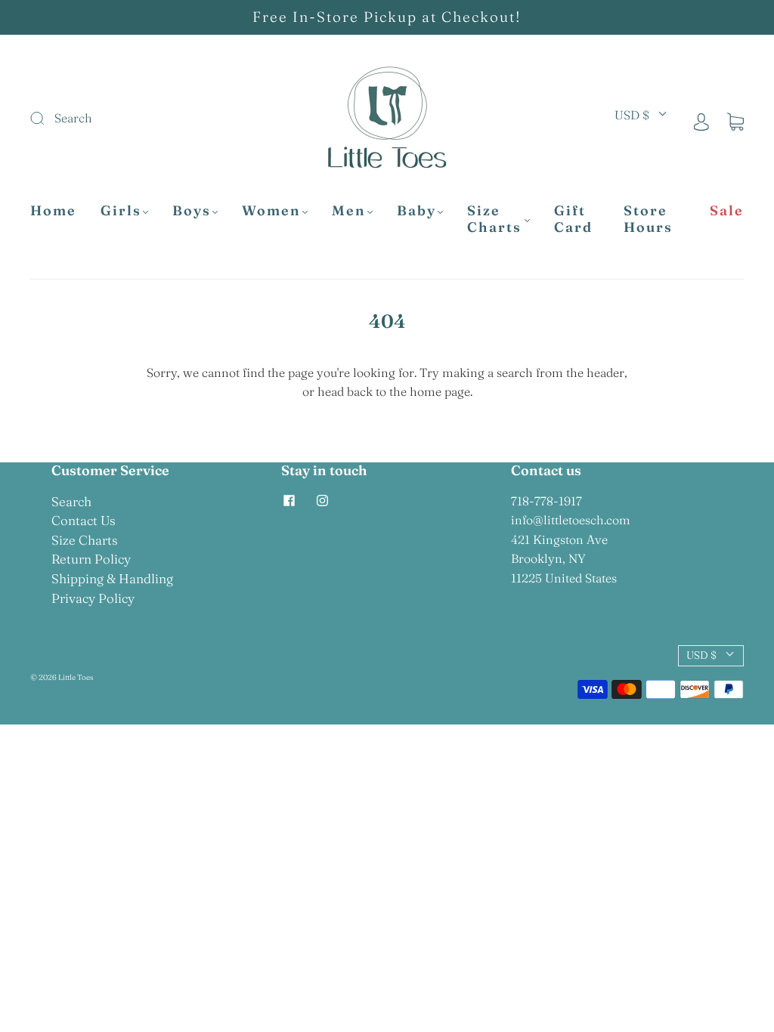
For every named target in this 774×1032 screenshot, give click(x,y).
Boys (191, 210)
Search (71, 501)
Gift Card (573, 219)
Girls (121, 210)
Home (53, 210)
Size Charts (494, 219)
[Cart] (735, 120)
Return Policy (91, 559)
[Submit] (130, 118)
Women (271, 210)
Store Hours (648, 219)
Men (349, 210)
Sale (727, 210)
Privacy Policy (93, 598)
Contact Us (83, 520)
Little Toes (75, 677)
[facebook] (288, 501)
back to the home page (408, 391)
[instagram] (322, 501)
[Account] (701, 120)
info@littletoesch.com (570, 519)
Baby (416, 210)
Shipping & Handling (112, 578)
